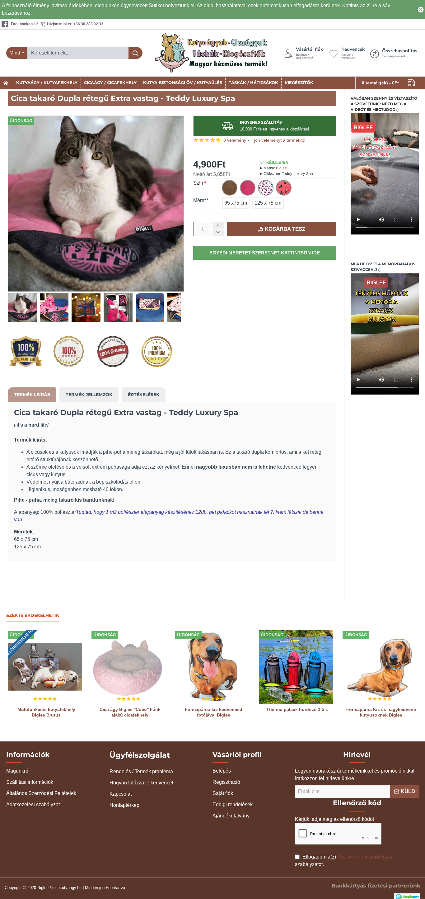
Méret (199, 200)
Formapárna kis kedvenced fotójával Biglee (213, 712)
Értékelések (143, 394)
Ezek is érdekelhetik (32, 615)
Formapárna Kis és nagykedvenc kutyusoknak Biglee (381, 712)
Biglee (281, 168)
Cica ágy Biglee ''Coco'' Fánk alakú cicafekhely (130, 712)
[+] (218, 225)
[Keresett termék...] (135, 53)
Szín (198, 183)
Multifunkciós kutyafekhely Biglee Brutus (46, 712)
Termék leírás (32, 394)
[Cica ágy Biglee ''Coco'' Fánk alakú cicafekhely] (128, 667)
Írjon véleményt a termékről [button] (278, 140)
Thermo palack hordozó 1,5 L (297, 709)
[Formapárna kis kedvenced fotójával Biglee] (212, 667)
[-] (218, 232)
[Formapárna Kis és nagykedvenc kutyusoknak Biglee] (380, 667)
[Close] (420, 9)
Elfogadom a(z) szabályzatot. (343, 860)
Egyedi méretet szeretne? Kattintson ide (264, 252)
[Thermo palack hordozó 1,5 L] (296, 667)
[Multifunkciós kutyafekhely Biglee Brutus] (45, 667)
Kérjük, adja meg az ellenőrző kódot (334, 819)
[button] (281, 229)
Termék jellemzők (89, 394)
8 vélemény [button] (234, 140)
